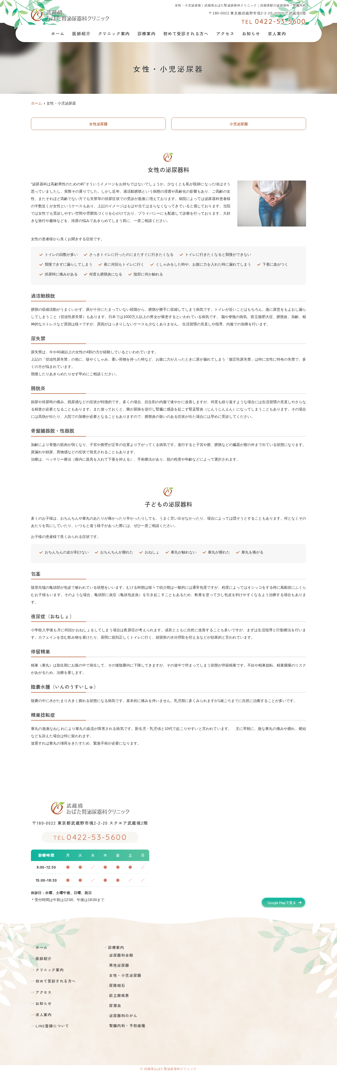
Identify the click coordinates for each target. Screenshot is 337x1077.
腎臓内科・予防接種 (127, 1025)
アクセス (225, 33)
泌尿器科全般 (121, 955)
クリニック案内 (114, 33)
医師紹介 (81, 33)
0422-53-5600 (90, 837)
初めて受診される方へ (186, 33)
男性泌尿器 (119, 965)
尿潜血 (115, 1005)
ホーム (58, 33)
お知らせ (251, 33)
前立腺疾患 (119, 995)
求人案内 (277, 33)
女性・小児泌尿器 (125, 975)
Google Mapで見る (282, 902)
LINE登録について (52, 1025)
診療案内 (116, 947)
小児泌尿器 (238, 124)
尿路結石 (117, 985)
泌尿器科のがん (123, 1015)
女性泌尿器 (98, 124)
